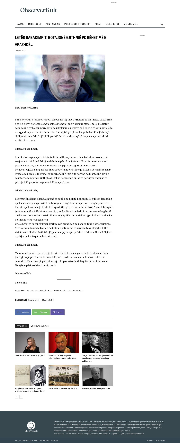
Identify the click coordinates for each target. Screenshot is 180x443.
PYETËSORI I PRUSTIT (77, 24)
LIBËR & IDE (113, 24)
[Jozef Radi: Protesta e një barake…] (64, 375)
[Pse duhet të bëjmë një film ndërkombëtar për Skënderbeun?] (64, 342)
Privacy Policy (160, 440)
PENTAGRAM (53, 24)
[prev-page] (16, 397)
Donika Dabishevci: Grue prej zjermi (30, 355)
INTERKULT (35, 24)
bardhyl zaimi (33, 300)
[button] (161, 24)
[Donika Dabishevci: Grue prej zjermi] (30, 342)
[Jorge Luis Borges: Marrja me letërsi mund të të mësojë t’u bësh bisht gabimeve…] (97, 342)
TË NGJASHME (22, 326)
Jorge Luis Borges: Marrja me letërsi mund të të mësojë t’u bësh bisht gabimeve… (97, 358)
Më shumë (130, 24)
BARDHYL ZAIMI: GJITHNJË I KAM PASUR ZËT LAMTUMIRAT (49, 290)
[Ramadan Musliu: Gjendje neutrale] (97, 375)
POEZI (98, 24)
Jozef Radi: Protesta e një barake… (63, 388)
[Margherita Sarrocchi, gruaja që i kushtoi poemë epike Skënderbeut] (30, 375)
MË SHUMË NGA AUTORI (40, 326)
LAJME (20, 24)
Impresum (150, 440)
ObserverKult (47, 300)
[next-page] (21, 397)
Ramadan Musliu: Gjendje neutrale (96, 388)
